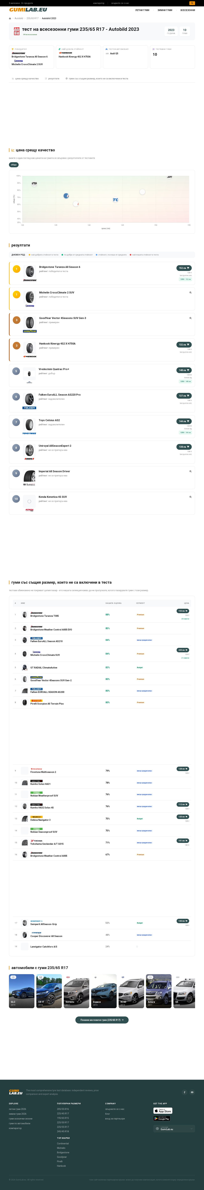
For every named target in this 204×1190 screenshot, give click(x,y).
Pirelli (59, 1161)
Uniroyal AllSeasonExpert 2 (55, 445)
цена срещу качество (27, 78)
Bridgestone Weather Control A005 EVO (51, 629)
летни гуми (142, 10)
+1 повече (185, 658)
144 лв (182, 421)
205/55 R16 (63, 1109)
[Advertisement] (102, 113)
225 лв (181, 650)
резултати (53, 78)
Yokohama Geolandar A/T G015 (47, 844)
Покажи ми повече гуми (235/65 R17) (100, 1020)
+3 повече (185, 619)
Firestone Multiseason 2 (43, 772)
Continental (63, 1143)
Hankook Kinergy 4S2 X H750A (75, 56)
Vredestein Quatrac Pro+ (54, 369)
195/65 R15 (63, 1118)
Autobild (19, 18)
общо (14, 165)
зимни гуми (165, 10)
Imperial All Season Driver (54, 471)
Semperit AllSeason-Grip (43, 924)
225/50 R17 (63, 1122)
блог (107, 1114)
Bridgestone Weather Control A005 (48, 856)
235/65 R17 (32, 18)
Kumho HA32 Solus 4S (42, 807)
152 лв (182, 268)
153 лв (181, 611)
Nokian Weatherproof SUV (44, 795)
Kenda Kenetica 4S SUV (53, 496)
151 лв (181, 841)
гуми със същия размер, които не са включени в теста (98, 78)
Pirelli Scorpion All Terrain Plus (47, 703)
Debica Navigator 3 (40, 820)
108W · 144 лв (185, 432)
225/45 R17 (63, 1113)
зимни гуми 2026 (17, 1114)
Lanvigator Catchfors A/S (43, 946)
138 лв (182, 447)
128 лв (181, 769)
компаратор (98, 3)
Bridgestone (63, 1152)
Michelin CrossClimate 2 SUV (27, 64)
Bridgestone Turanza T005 (44, 616)
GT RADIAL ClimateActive (43, 667)
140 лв (181, 921)
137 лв (182, 395)
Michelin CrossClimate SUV (45, 655)
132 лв (182, 344)
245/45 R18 (63, 1131)
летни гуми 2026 (17, 1109)
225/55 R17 (63, 1127)
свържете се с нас (120, 3)
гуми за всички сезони (20, 1118)
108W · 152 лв (185, 279)
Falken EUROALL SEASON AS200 (47, 692)
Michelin (61, 1148)
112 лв (181, 804)
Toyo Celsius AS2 (49, 420)
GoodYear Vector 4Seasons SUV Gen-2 (51, 680)
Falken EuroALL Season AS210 (46, 641)
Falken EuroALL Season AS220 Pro (60, 394)
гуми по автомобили (19, 1123)
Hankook (61, 1166)
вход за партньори (115, 1118)
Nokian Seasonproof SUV (43, 832)
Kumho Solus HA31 (40, 784)
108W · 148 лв (185, 381)
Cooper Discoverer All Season (46, 936)
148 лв (182, 370)
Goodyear (62, 1157)
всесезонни (188, 10)
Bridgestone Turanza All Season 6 (29, 56)
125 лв (181, 817)
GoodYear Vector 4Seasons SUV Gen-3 (62, 318)
